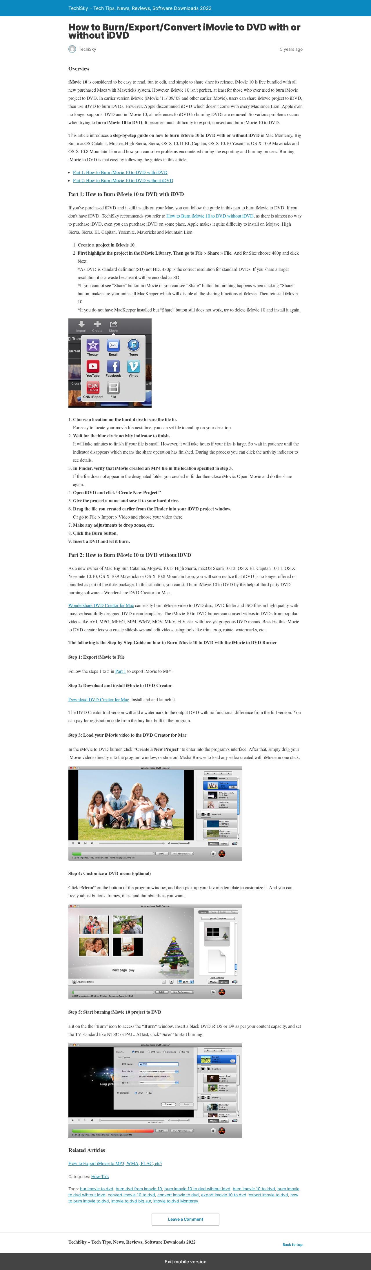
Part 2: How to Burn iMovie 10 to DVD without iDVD (123, 180)
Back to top (293, 1244)
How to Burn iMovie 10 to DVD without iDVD (210, 216)
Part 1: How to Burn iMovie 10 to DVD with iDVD (120, 172)
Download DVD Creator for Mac (98, 699)
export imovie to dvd (268, 1194)
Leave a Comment (185, 1219)
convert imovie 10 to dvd (131, 1194)
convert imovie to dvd (178, 1194)
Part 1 (120, 671)
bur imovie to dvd (96, 1188)
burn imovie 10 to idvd (254, 1188)
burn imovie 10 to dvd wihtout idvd (197, 1188)
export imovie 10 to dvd (223, 1194)
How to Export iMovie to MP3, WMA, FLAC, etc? (115, 1163)
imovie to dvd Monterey (175, 1200)
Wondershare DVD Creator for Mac (101, 605)
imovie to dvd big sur (131, 1200)
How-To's (100, 1176)
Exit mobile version (186, 1261)
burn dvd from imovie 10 (139, 1188)
